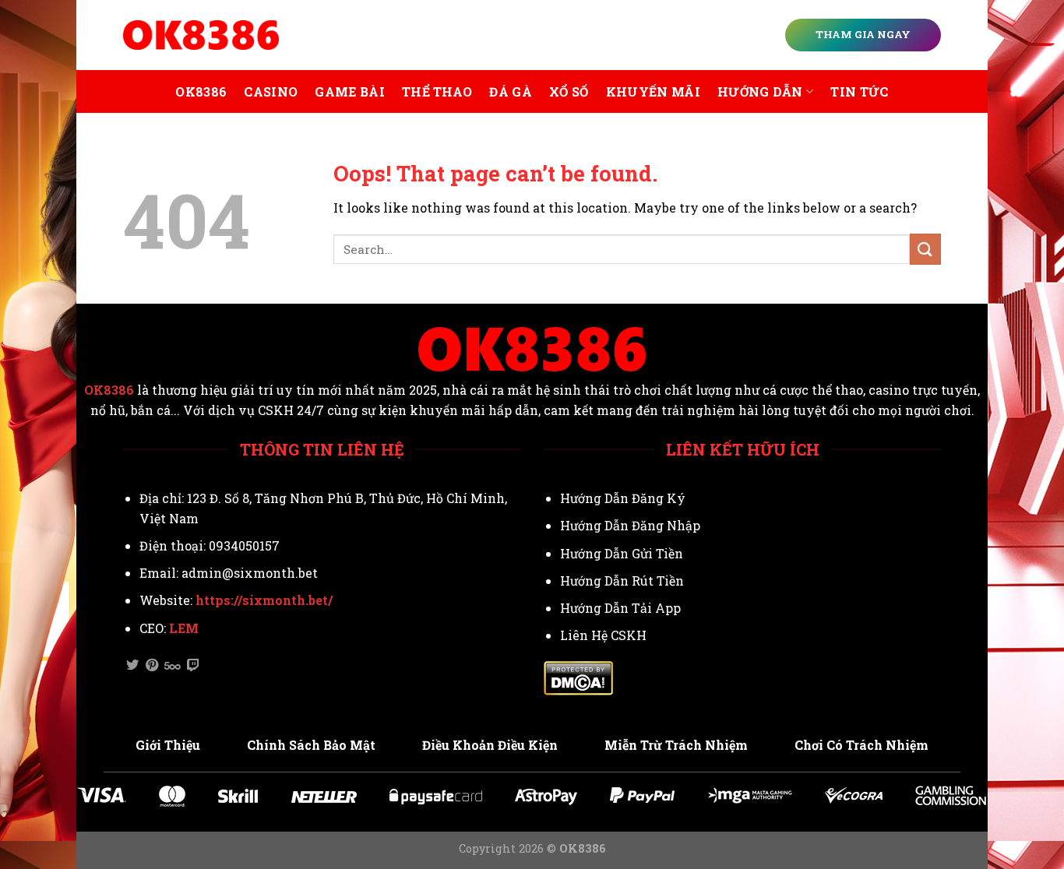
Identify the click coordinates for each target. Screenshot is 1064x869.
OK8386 (201, 91)
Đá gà (510, 91)
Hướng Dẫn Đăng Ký (622, 498)
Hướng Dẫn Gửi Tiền (621, 553)
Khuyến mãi (653, 91)
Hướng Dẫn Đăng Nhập (630, 525)
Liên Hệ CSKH (603, 635)
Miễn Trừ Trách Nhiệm (676, 745)
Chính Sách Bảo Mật (311, 745)
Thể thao (437, 91)
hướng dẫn (760, 91)
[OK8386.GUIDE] (201, 35)
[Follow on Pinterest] (152, 666)
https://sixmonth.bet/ (264, 600)
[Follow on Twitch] (193, 666)
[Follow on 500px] (172, 666)
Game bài (350, 91)
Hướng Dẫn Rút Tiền (622, 580)
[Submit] (925, 249)
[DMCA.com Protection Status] (578, 677)
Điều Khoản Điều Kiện (490, 745)
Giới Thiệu (168, 745)
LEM (184, 628)
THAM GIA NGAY (863, 34)
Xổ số (569, 91)
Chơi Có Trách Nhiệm (861, 745)
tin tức (859, 91)
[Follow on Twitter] (132, 666)
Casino (271, 91)
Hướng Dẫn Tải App (620, 608)
